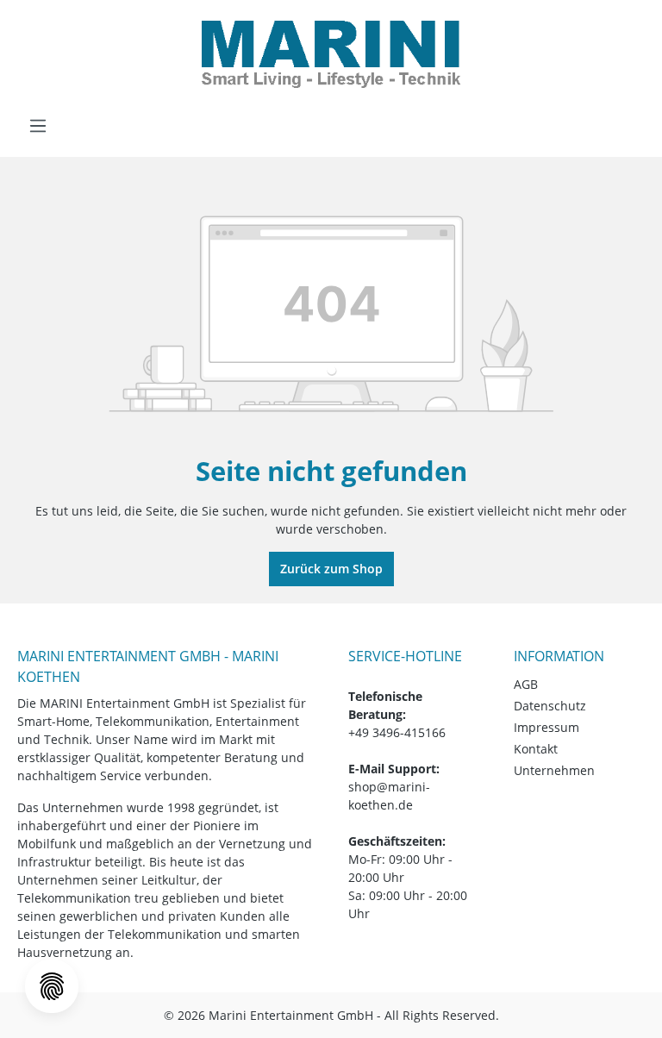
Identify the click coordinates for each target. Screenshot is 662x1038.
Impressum (546, 727)
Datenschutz (550, 705)
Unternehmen (554, 770)
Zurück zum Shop (331, 568)
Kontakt (536, 749)
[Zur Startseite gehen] (331, 54)
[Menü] (38, 126)
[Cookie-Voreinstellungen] (52, 986)
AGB (526, 684)
